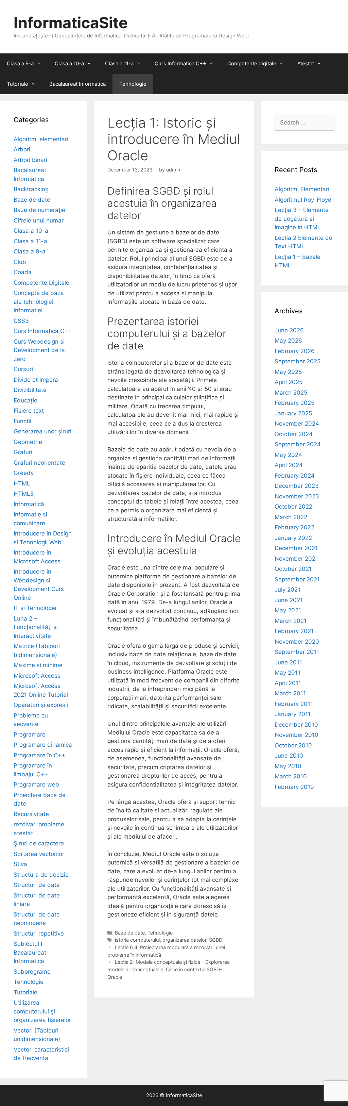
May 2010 (288, 766)
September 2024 (298, 444)
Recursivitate (31, 814)
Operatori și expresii (41, 704)
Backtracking (31, 189)
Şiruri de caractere (39, 843)
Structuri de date (37, 884)
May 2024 (288, 454)
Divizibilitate (30, 389)
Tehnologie (132, 84)
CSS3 (21, 320)
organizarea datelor (184, 940)
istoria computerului (137, 940)
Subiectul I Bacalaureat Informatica (30, 952)
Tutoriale (17, 84)
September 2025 (297, 361)
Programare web (36, 784)
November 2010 (296, 734)
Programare (30, 734)
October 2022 (293, 506)
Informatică (29, 504)
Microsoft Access (37, 675)
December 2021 (296, 548)
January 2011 (293, 714)
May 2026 (288, 340)
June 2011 (288, 662)
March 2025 (291, 392)
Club (20, 262)
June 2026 (289, 330)
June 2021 (289, 600)
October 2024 (294, 434)
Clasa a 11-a (119, 63)
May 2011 (287, 672)
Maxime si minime (38, 665)
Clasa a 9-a (20, 63)
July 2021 (287, 589)
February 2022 (294, 527)
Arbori (22, 149)
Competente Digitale (41, 282)
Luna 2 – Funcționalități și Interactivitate (36, 627)
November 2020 (297, 641)
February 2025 (294, 402)
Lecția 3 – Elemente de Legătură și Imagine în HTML (302, 219)
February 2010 (294, 786)
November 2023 (297, 496)
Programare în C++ (39, 755)
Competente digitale (251, 63)
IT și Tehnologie (35, 608)
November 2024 (297, 423)
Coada (23, 272)
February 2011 (294, 703)
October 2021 (293, 568)
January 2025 (293, 413)
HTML (22, 483)
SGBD (215, 940)
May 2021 (288, 610)
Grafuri (23, 452)
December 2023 (297, 485)
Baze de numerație (39, 210)
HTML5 (24, 493)
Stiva (20, 864)
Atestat (305, 63)
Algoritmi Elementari (302, 189)
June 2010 (289, 755)
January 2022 (293, 537)
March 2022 (291, 517)
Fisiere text (29, 410)
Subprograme (32, 971)
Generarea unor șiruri (42, 431)
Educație (25, 400)
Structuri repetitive (39, 933)
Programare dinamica (43, 744)
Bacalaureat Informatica (77, 84)
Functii (22, 421)
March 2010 (291, 776)
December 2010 (296, 724)
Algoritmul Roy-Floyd (303, 199)
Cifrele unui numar (39, 220)
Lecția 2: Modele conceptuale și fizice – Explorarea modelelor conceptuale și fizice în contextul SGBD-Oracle (168, 969)
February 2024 (295, 475)
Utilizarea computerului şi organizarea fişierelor (42, 1011)
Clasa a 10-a (69, 63)
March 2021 (291, 620)
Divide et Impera (36, 379)
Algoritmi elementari (41, 139)
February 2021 (294, 631)
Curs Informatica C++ (180, 63)
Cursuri (23, 369)
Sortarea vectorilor (39, 854)
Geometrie (28, 442)
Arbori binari (30, 159)
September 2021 (297, 579)
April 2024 (289, 465)
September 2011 (297, 651)
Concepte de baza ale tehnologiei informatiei (39, 302)
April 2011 (288, 683)
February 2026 (295, 351)
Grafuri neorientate (39, 462)
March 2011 (290, 693)
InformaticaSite (71, 22)
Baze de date (130, 933)
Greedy (24, 472)
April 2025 (288, 382)
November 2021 (296, 558)
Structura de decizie (41, 874)
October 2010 (293, 745)
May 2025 (288, 371)
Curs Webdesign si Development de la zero (39, 350)
